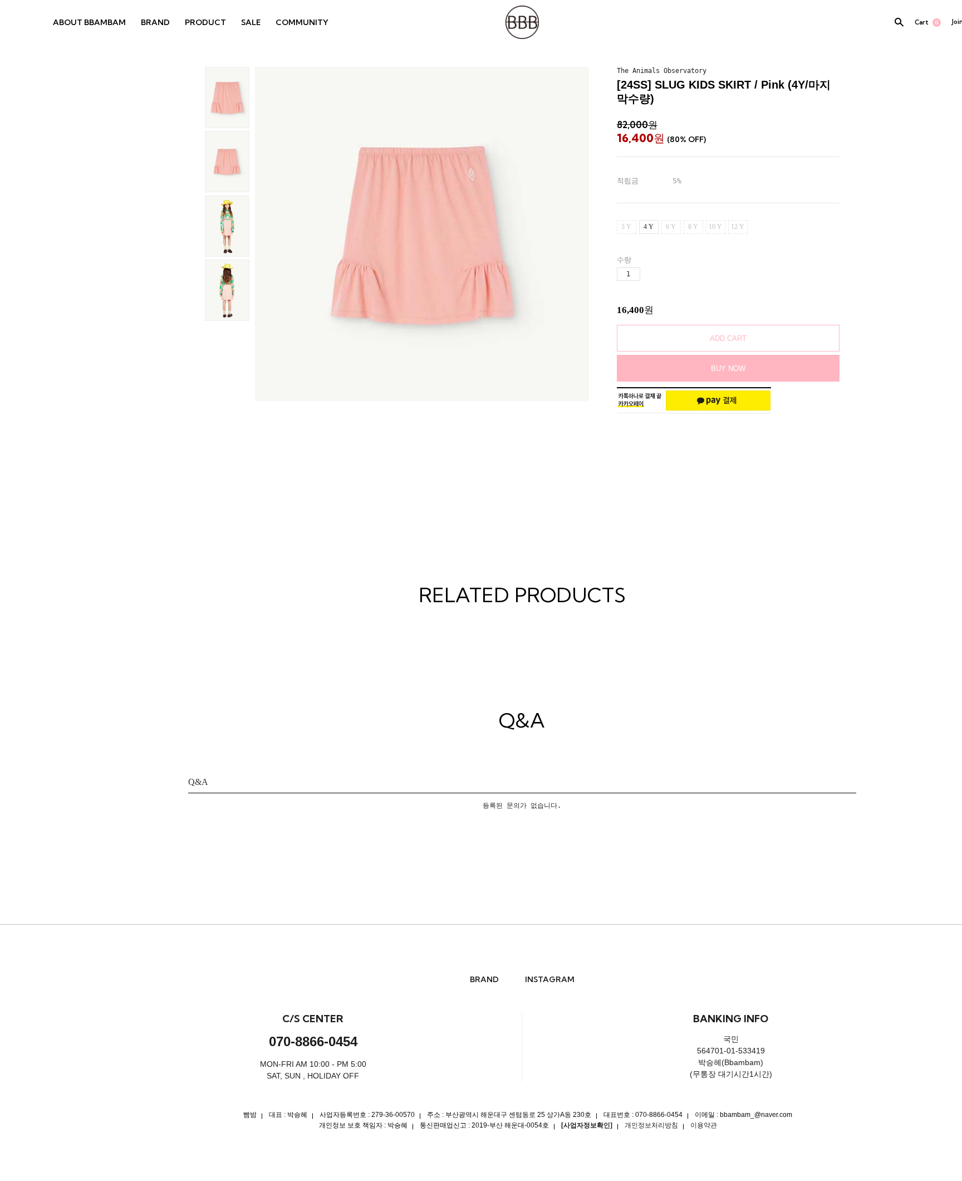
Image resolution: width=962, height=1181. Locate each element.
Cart (927, 22)
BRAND (155, 22)
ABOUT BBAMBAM (89, 22)
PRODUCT (205, 22)
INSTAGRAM (550, 979)
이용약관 (703, 1125)
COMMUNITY (302, 22)
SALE (251, 22)
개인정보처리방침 (651, 1125)
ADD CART (728, 338)
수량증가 (649, 274)
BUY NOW (728, 368)
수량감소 (668, 274)
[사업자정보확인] (586, 1125)
